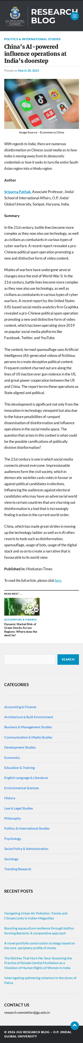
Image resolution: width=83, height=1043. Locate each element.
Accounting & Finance (20, 707)
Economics (12, 757)
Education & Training (19, 767)
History (9, 798)
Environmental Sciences (21, 788)
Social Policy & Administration (26, 849)
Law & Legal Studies (18, 808)
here (58, 580)
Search (68, 659)
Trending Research (17, 869)
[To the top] (74, 1025)
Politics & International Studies (32, 39)
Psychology (12, 838)
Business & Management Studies (28, 727)
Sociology (11, 859)
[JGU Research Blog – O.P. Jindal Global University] (41, 16)
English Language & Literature (26, 778)
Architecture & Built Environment (28, 717)
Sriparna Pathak (17, 191)
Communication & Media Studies (28, 737)
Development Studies (20, 747)
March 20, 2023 (28, 70)
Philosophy (12, 818)
